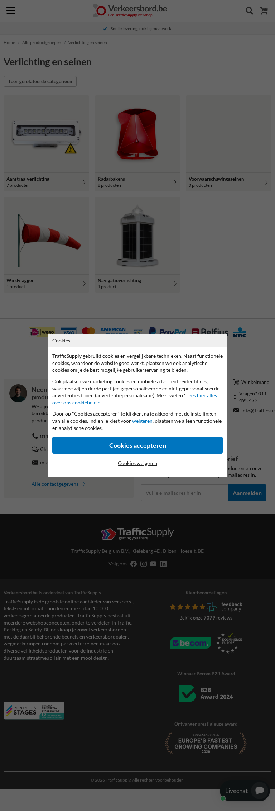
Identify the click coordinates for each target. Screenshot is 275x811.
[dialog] (137, 405)
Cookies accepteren (137, 445)
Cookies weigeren (137, 463)
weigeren (142, 421)
